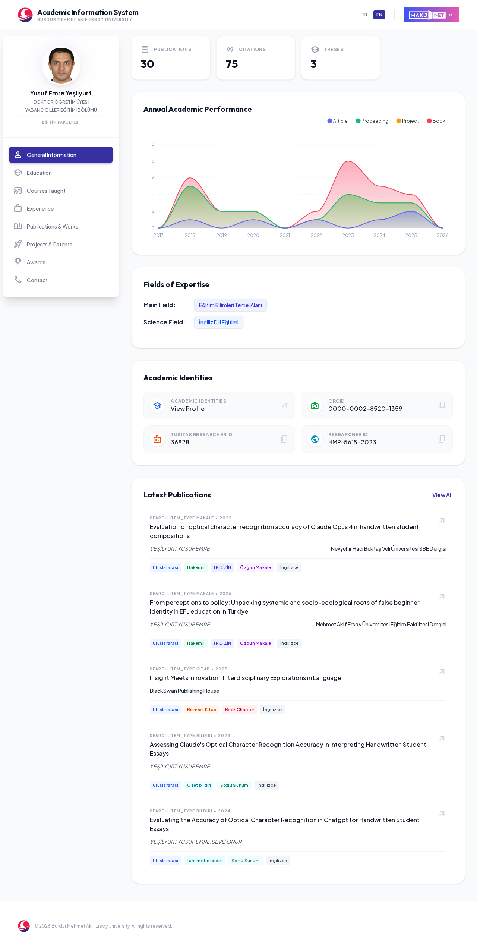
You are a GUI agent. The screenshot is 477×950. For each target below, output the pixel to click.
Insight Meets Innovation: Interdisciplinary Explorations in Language (245, 678)
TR (364, 15)
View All (442, 494)
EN (379, 15)
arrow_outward (441, 521)
